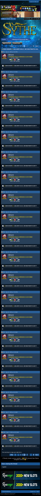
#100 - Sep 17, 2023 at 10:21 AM (11, 432)
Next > (37, 46)
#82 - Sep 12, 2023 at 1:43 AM (10, 71)
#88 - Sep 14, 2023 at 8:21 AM (10, 192)
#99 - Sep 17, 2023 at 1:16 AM (10, 412)
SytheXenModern (6, 491)
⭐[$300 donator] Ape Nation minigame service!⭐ (26, 458)
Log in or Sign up (34, 1)
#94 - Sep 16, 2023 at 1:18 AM (10, 312)
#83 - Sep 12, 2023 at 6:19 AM (10, 92)
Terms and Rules (36, 494)
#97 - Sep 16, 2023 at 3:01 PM (10, 372)
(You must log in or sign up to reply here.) (12, 452)
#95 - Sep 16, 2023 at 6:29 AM (10, 332)
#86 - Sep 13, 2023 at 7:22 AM (10, 152)
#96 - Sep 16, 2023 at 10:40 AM (10, 352)
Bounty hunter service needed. (12, 458)
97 (33, 46)
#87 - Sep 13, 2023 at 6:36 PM (10, 172)
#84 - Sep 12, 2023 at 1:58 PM (10, 112)
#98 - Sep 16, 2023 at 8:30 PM (10, 392)
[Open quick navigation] (39, 39)
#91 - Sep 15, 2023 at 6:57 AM (10, 252)
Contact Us (33, 491)
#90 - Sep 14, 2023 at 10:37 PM (10, 232)
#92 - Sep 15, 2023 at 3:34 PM (10, 272)
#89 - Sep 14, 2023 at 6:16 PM (10, 212)
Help (38, 491)
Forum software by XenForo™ (7, 494)
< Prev (11, 46)
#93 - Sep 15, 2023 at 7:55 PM (10, 292)
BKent (11, 55)
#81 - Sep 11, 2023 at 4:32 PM (10, 52)
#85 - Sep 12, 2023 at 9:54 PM (10, 132)
